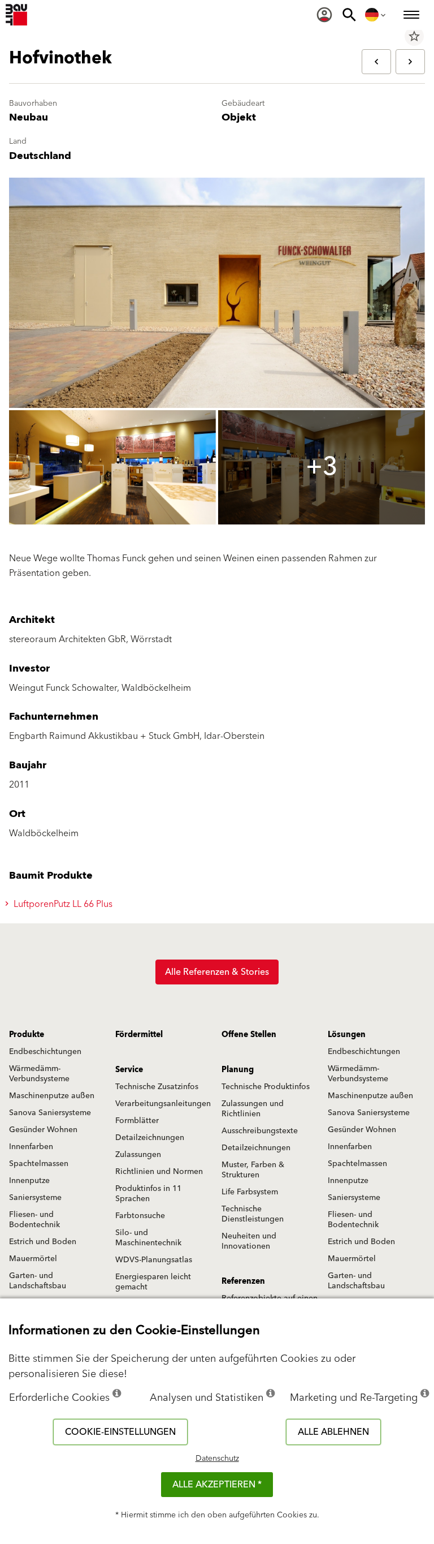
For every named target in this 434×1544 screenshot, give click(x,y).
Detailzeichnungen (149, 1138)
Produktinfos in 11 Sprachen (148, 1194)
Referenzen (243, 1281)
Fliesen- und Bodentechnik (34, 1220)
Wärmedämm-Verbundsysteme (39, 1074)
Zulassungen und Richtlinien (253, 1109)
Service (129, 1070)
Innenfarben (31, 1147)
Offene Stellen (249, 1035)
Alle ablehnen (333, 1432)
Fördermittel (139, 1035)
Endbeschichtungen (45, 1052)
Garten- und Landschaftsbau (37, 1281)
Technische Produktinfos (266, 1087)
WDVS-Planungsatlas (153, 1260)
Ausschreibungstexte (260, 1131)
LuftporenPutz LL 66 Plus (61, 904)
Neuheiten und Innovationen (249, 1241)
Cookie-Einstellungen (120, 1432)
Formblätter (137, 1121)
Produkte (26, 1035)
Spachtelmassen (38, 1164)
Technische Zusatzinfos (156, 1087)
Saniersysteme (35, 1198)
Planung (238, 1070)
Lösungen (347, 1035)
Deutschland (40, 156)
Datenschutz (217, 1458)
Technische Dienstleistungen (253, 1214)
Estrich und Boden (42, 1242)
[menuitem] (324, 15)
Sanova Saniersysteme (50, 1113)
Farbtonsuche (140, 1216)
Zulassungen (138, 1155)
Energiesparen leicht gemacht (153, 1282)
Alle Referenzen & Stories (217, 972)
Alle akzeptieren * (217, 1485)
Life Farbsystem (250, 1192)
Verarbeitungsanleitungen (163, 1104)
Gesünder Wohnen (43, 1130)
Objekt (239, 117)
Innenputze (29, 1181)
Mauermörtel (33, 1259)
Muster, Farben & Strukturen (253, 1170)
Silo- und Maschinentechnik (148, 1238)
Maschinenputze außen (51, 1096)
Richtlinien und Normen (159, 1172)
